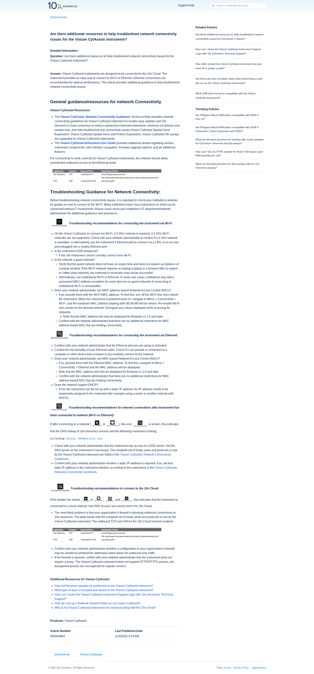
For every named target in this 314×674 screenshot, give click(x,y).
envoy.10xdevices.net (85, 438)
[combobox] (241, 5)
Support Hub (186, 5)
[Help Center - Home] (62, 5)
